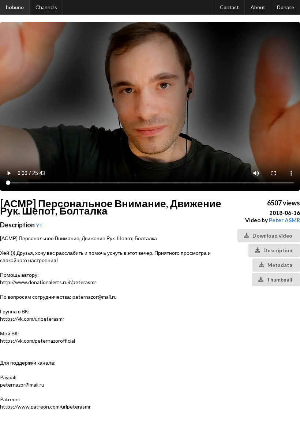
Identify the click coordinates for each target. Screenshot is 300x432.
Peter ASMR (284, 220)
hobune (15, 7)
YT (39, 225)
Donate (285, 7)
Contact (229, 7)
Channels (46, 7)
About (258, 7)
